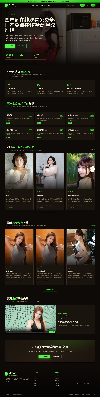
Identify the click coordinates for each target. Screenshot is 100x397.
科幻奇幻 (57, 378)
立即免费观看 (10, 45)
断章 (8, 195)
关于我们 (71, 394)
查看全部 (93, 149)
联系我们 (77, 394)
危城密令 (40, 195)
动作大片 (57, 376)
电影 (37, 5)
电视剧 (41, 5)
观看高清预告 (21, 45)
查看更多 (8, 122)
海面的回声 (41, 271)
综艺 (45, 5)
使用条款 (88, 394)
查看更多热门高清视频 (50, 214)
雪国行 (70, 271)
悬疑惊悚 (57, 383)
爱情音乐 (57, 380)
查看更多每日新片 (50, 289)
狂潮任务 (9, 271)
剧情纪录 (57, 388)
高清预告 (79, 380)
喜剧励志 (57, 385)
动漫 (49, 5)
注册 (93, 5)
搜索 (82, 5)
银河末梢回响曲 (73, 195)
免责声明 (93, 394)
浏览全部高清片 (44, 356)
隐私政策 (82, 394)
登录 (88, 5)
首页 (33, 5)
